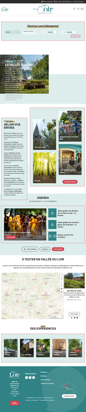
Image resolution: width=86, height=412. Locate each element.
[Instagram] (33, 377)
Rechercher (75, 36)
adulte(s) (50, 32)
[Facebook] (26, 377)
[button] (78, 9)
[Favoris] (74, 9)
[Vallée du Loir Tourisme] (46, 9)
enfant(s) (69, 32)
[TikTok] (30, 377)
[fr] (82, 9)
